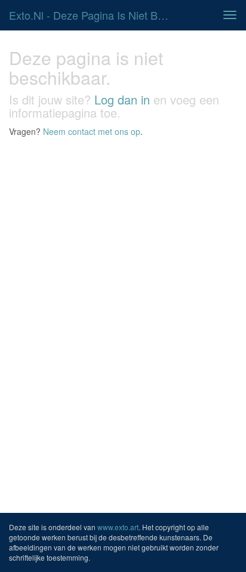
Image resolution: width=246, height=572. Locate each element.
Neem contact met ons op (91, 131)
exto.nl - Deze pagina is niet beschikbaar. (94, 15)
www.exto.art (118, 527)
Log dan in (122, 99)
